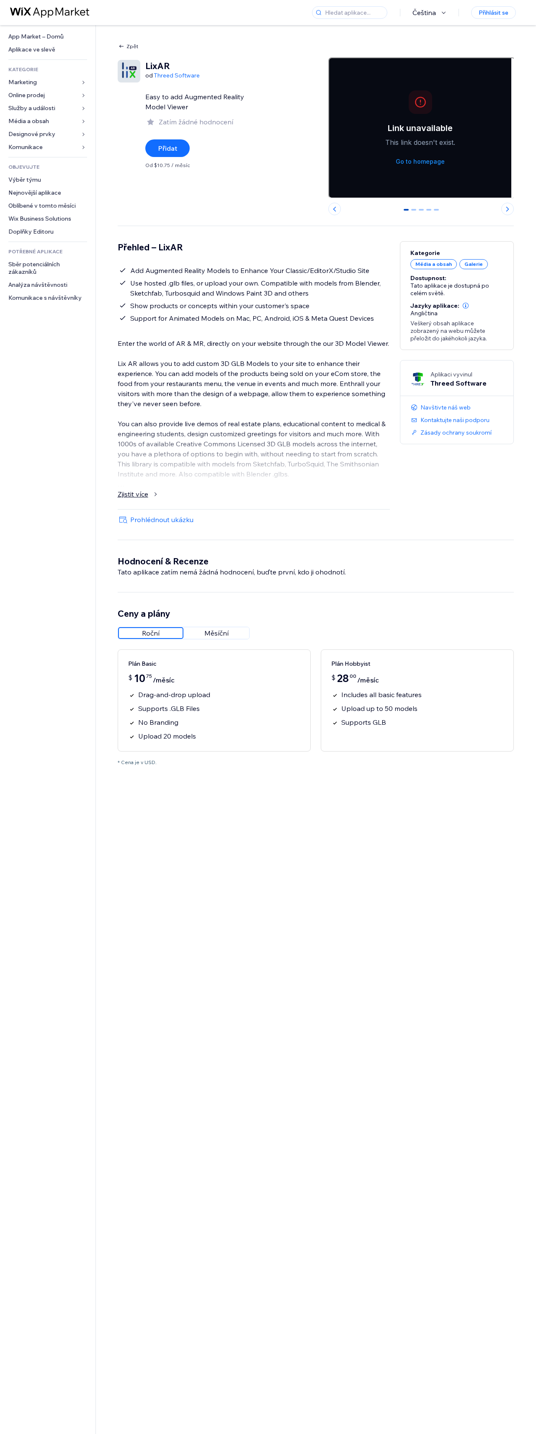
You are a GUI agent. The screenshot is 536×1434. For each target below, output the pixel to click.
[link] (47, 36)
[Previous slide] (334, 209)
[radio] (150, 633)
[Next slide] (507, 209)
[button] (465, 305)
